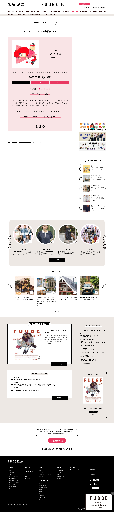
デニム (82, 356)
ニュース (11, 474)
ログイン (100, 4)
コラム (40, 489)
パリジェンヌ (86, 342)
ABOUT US (10, 505)
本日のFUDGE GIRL (100, 349)
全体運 (20, 82)
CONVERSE (87, 345)
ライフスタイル (42, 485)
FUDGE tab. (19, 12)
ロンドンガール (97, 352)
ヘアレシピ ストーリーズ (45, 474)
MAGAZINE (83, 12)
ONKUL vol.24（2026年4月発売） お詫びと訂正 (27, 390)
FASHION (11, 12)
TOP (9, 142)
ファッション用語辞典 (14, 482)
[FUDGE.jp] (53, 4)
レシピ (58, 474)
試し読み (93, 412)
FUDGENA (66, 12)
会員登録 (84, 4)
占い (93, 345)
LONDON (27, 478)
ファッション (60, 470)
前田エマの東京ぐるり (44, 497)
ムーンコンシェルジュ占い (49, 15)
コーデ (83, 349)
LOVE (40, 82)
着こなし (90, 356)
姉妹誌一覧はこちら (93, 415)
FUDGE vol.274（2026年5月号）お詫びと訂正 (27, 379)
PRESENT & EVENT (96, 12)
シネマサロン (42, 495)
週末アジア (41, 491)
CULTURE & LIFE (55, 12)
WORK (59, 82)
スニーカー (96, 342)
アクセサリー (12, 489)
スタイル (92, 349)
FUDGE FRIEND (88, 360)
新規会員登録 (56, 440)
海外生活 (59, 478)
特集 (10, 470)
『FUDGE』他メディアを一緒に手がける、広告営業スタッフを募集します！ (35, 385)
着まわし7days (12, 486)
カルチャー (41, 483)
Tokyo (103, 342)
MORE (59, 364)
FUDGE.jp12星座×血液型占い (90, 336)
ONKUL (81, 345)
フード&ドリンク (43, 487)
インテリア (100, 345)
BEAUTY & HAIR (42, 12)
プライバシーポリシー (30, 505)
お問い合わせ (19, 505)
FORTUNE (75, 12)
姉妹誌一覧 (92, 469)
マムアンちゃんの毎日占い (14, 15)
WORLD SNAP (30, 12)
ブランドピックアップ (14, 480)
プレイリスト (42, 493)
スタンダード (12, 484)
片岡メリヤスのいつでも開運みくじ (31, 15)
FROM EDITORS (94, 472)
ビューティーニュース (44, 472)
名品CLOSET (12, 472)
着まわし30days (84, 352)
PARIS (26, 476)
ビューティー (60, 472)
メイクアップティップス (45, 476)
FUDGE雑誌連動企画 (85, 363)
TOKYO (27, 474)
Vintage (90, 339)
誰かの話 (41, 499)
